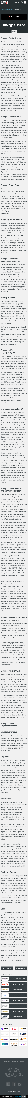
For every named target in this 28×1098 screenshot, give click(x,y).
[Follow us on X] (20, 1084)
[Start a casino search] (22, 2)
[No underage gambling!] (10, 1069)
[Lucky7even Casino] (23, 1044)
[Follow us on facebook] (14, 1084)
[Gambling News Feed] (8, 1084)
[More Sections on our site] (25, 2)
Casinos (16, 2)
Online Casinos (8, 9)
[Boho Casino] (14, 1044)
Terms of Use (15, 1061)
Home (2, 9)
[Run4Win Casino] (5, 1034)
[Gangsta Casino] (23, 1034)
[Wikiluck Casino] (14, 1034)
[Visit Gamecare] (21, 1075)
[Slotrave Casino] (5, 1028)
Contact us (7, 1061)
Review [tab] (14, 31)
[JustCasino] (14, 1039)
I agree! (24, 1096)
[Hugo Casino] (23, 1039)
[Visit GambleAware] (11, 1075)
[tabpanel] (14, 499)
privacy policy (17, 1096)
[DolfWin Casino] (5, 1044)
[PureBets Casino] (23, 1028)
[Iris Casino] (14, 1028)
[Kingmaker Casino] (5, 1039)
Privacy (22, 1061)
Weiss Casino (7, 968)
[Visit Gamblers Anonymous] (17, 1069)
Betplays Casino (20, 968)
